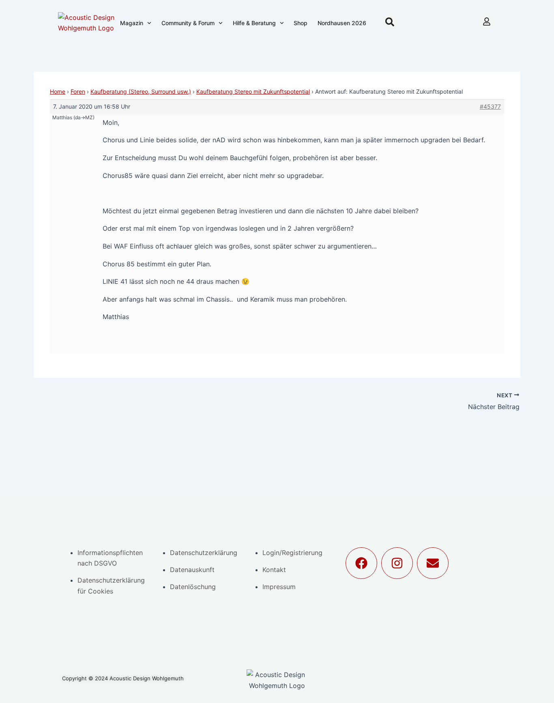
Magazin (131, 22)
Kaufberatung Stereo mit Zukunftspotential (253, 91)
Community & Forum (188, 22)
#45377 (490, 106)
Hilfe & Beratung (254, 22)
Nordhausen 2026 (342, 22)
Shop (300, 22)
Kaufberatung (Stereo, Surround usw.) (140, 91)
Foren (78, 91)
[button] (390, 22)
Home (57, 91)
